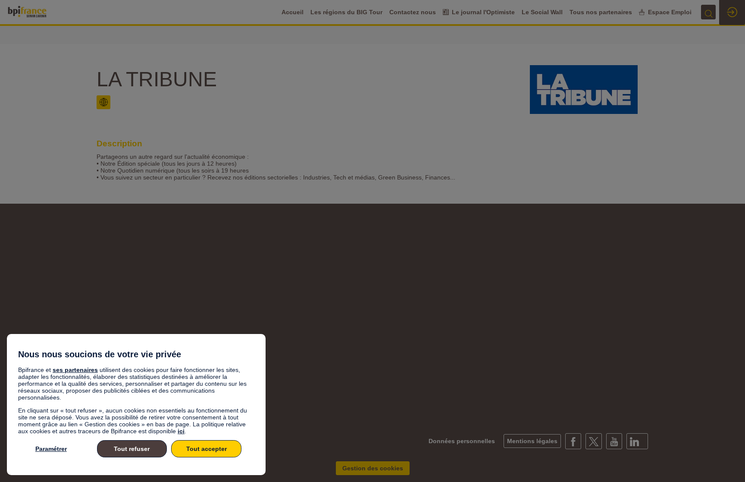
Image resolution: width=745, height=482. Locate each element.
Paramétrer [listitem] (51, 448)
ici (181, 431)
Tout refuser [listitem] (132, 448)
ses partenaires (75, 369)
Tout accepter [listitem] (206, 448)
